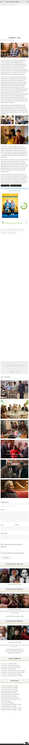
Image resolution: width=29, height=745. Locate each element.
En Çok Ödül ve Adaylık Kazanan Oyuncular (14, 616)
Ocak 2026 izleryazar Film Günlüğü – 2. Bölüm (11, 709)
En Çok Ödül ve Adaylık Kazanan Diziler (14, 649)
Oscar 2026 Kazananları (6, 701)
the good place (12, 232)
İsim (2, 525)
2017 (11, 613)
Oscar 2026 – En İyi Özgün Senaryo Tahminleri (11, 674)
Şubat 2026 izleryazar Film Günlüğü (9, 706)
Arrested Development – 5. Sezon (14, 394)
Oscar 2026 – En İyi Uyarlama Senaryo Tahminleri (12, 675)
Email (16, 525)
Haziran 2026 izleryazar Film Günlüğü (9, 691)
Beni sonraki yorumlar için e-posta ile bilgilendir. (11, 545)
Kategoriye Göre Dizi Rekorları (14, 652)
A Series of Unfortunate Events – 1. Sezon (14, 365)
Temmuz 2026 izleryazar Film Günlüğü (12, 1)
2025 (4, 611)
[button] (7, 119)
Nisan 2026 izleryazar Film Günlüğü (9, 696)
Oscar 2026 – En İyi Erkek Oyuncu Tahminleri (11, 667)
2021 (17, 611)
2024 (8, 611)
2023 (11, 611)
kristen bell (21, 229)
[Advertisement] (14, 21)
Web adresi (4, 533)
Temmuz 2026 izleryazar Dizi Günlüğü (9, 685)
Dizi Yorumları (11, 40)
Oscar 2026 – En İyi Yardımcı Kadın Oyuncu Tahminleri (13, 672)
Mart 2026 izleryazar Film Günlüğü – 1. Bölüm (11, 704)
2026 (1, 611)
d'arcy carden (5, 229)
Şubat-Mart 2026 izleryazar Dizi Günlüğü (10, 697)
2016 (14, 613)
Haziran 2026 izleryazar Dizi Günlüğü (9, 689)
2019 (24, 611)
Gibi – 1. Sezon (14, 474)
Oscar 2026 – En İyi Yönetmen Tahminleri (10, 665)
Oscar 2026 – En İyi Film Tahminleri (9, 663)
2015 (18, 613)
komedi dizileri (13, 229)
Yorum (3, 510)
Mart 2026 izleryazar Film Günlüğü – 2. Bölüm (11, 699)
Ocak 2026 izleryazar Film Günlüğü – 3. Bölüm (11, 708)
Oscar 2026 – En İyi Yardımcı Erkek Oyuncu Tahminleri (13, 670)
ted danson (4, 232)
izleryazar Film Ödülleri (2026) (7, 702)
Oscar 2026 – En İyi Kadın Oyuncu (8, 669)
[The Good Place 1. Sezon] (10, 206)
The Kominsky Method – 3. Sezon (14, 494)
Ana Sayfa (2, 4)
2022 (14, 611)
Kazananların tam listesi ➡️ (14, 642)
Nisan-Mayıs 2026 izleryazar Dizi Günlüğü (10, 694)
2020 (20, 611)
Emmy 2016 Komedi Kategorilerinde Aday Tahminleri (14, 454)
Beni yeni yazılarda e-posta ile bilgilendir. (12, 553)
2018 (27, 611)
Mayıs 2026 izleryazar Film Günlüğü (9, 692)
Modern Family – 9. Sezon (14, 414)
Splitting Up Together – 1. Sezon (14, 434)
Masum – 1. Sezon (14, 372)
